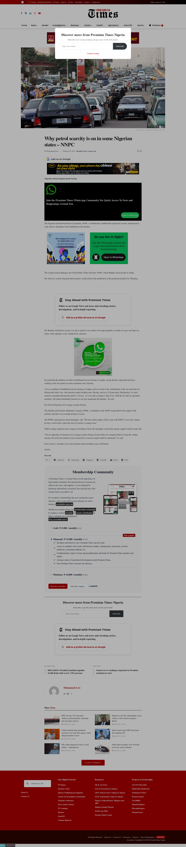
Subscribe (120, 46)
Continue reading (93, 53)
